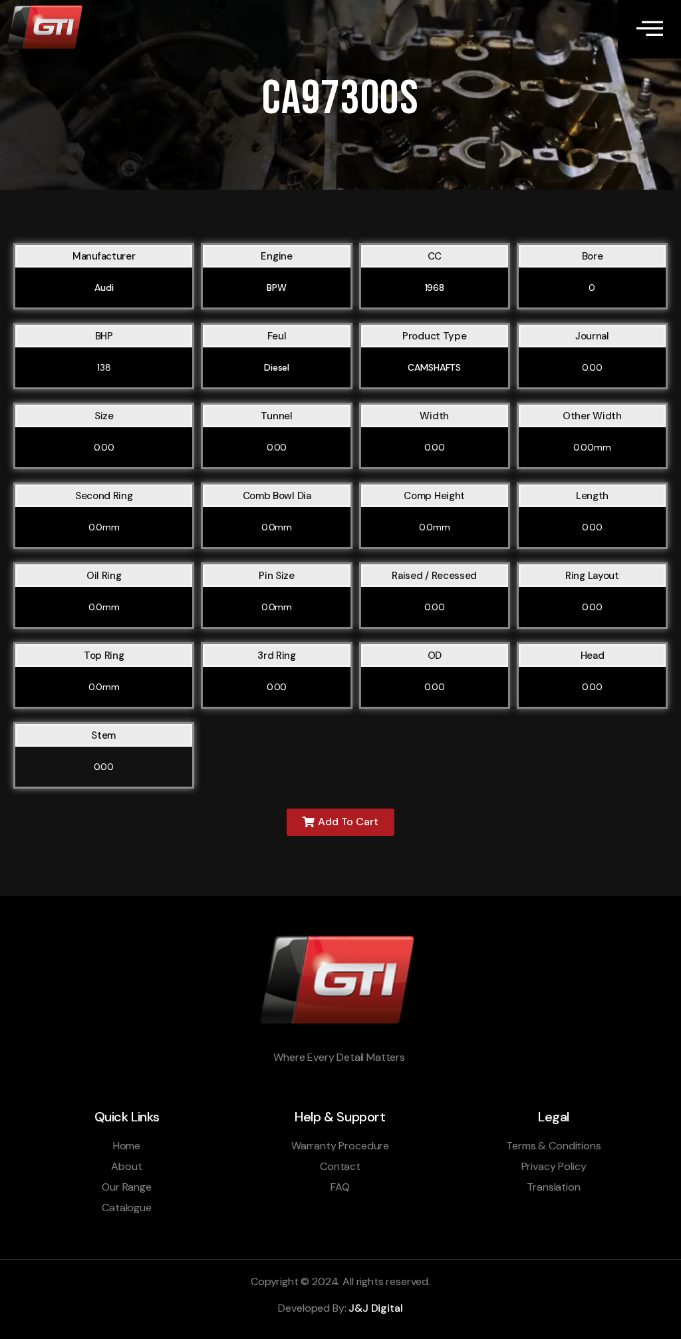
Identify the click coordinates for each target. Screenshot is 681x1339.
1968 (434, 287)
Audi (103, 287)
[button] (340, 822)
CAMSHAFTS (434, 367)
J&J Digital (375, 1308)
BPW (277, 287)
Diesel (276, 367)
